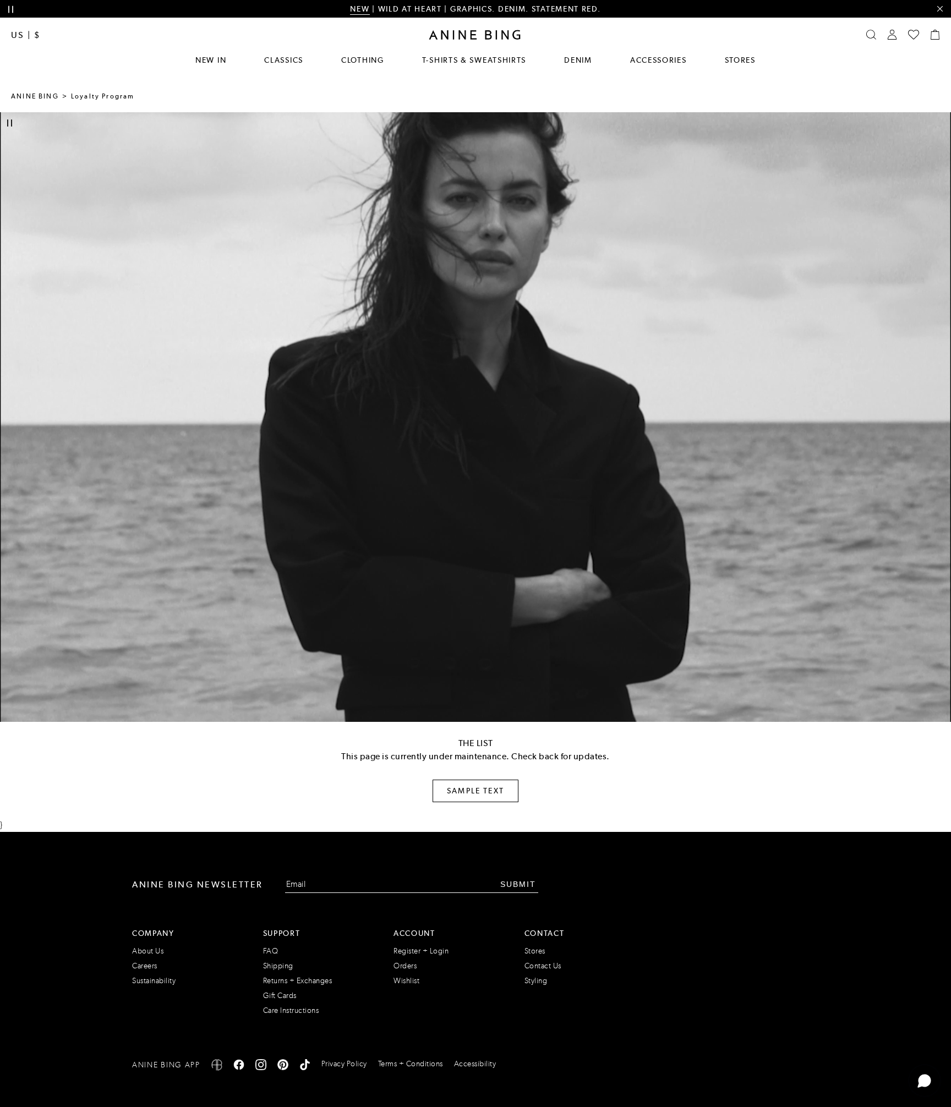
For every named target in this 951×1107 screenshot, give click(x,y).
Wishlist (406, 980)
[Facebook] (238, 1066)
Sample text (475, 790)
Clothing (362, 60)
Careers (144, 966)
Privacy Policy (344, 1063)
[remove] (940, 9)
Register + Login (421, 951)
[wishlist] (913, 34)
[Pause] (10, 123)
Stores (740, 60)
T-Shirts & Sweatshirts (474, 60)
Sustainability (154, 980)
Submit (518, 884)
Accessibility (475, 1063)
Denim (578, 60)
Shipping (278, 966)
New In (210, 60)
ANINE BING (35, 96)
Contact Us (542, 966)
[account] (892, 35)
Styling (536, 980)
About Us (147, 951)
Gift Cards (280, 995)
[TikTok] (304, 1066)
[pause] (11, 10)
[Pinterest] (282, 1066)
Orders (405, 966)
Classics (283, 60)
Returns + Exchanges (297, 980)
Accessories (658, 60)
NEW (359, 8)
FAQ (270, 951)
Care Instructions (291, 1010)
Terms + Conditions (410, 1063)
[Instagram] (260, 1066)
